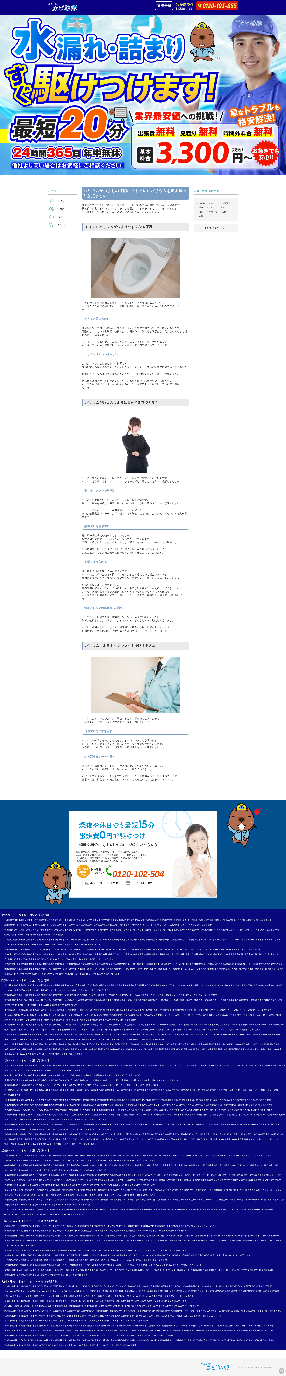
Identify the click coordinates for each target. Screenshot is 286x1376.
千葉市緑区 (243, 1025)
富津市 (122, 1030)
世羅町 (224, 1241)
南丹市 (40, 1170)
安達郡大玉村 (10, 974)
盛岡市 (61, 935)
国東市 (60, 1321)
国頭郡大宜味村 (202, 1340)
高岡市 (131, 1075)
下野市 (118, 995)
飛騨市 (80, 1115)
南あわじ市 (9, 1195)
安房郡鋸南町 (225, 1025)
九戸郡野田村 (198, 930)
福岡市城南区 (169, 1291)
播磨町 (229, 1190)
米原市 (69, 1160)
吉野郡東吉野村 (11, 1200)
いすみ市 (45, 1030)
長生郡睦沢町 (10, 1025)
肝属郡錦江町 (230, 1331)
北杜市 (245, 1090)
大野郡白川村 (24, 1115)
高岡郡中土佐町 (169, 1270)
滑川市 (92, 1075)
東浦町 (87, 1139)
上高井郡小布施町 (183, 1105)
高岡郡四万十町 (183, 1270)
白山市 (166, 1080)
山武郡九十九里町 (110, 1025)
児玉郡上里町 (129, 1015)
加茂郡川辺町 (147, 1115)
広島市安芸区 (202, 1241)
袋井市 (35, 1129)
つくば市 (8, 990)
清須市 (167, 1139)
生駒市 (41, 1205)
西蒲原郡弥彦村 (94, 1065)
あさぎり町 (109, 1316)
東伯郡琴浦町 (122, 1226)
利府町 (7, 945)
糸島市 (15, 1296)
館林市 (33, 1005)
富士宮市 (96, 1129)
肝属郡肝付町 (242, 1331)
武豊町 (80, 1139)
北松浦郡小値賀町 (12, 1306)
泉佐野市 (76, 1185)
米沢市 (106, 959)
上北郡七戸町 (22, 925)
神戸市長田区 (161, 1190)
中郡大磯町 (19, 1044)
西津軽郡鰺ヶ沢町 (211, 920)
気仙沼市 (83, 945)
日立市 (101, 990)
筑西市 (238, 985)
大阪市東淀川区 (198, 1175)
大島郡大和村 (10, 1331)
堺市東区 (171, 1180)
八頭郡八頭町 (10, 1226)
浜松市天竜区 (126, 1124)
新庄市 (73, 959)
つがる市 (146, 925)
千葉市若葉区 (279, 1025)
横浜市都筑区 (59, 1049)
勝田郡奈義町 (85, 1236)
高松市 (168, 1260)
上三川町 (111, 995)
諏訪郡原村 (102, 1105)
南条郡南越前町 (11, 1085)
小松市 (172, 1080)
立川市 (35, 1039)
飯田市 (243, 1110)
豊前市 (122, 1296)
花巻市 (39, 935)
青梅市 (14, 1039)
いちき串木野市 (94, 1335)
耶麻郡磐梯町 (48, 964)
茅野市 (196, 1110)
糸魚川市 (49, 1070)
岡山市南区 (161, 1236)
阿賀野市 (163, 1065)
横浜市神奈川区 (139, 1049)
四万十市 (64, 1275)
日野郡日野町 (46, 1226)
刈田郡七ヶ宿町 (11, 940)
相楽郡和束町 (77, 1165)
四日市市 (263, 1155)
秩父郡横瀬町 (178, 1010)
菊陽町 (132, 1316)
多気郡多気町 (128, 1155)
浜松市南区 (160, 1124)
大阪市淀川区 (150, 1175)
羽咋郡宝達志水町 (87, 1080)
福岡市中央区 (135, 1291)
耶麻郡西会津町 (76, 964)
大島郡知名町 (97, 1331)
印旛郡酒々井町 (176, 1025)
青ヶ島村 (14, 1034)
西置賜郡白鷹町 (144, 954)
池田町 (256, 1115)
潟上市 (179, 949)
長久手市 (128, 1139)
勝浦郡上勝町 (26, 1255)
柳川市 (154, 1296)
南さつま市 (82, 1335)
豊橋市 (93, 1144)
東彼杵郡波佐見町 (60, 1306)
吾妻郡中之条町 (219, 1000)
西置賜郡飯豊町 (130, 954)
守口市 (103, 1185)
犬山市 (279, 1139)
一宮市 (80, 1144)
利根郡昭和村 (59, 1000)
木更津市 (231, 1030)
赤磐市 (209, 1236)
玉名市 (192, 1316)
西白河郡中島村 (147, 969)
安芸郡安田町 (34, 1275)
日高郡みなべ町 (119, 1210)
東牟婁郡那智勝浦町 (134, 1210)
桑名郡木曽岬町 (165, 1155)
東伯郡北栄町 (83, 1226)
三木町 (106, 1260)
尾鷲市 (21, 1155)
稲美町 (236, 1190)
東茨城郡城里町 (39, 985)
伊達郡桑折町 (277, 969)
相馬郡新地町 (252, 964)
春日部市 (66, 1020)
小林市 (245, 1326)
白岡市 (161, 1015)
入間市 (7, 1020)
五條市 (275, 1200)
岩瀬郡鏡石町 (200, 969)
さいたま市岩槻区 (72, 1015)
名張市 (230, 1155)
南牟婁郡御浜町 (31, 1155)
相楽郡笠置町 (22, 1165)
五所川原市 (175, 925)
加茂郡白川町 (134, 1115)
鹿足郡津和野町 (74, 1231)
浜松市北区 (137, 1124)
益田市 (164, 1231)
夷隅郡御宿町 (213, 1025)
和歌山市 (81, 1214)
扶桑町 (108, 1139)
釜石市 (269, 930)
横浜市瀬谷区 (126, 1049)
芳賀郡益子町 (34, 995)
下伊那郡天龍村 (23, 1100)
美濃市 (74, 1115)
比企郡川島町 (34, 1010)
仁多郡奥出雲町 (60, 1231)
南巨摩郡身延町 (157, 1090)
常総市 (54, 990)
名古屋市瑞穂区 (23, 1139)
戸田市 (14, 1020)
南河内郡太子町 (35, 1175)
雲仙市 (142, 1306)
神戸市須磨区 (208, 1190)
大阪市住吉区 (97, 1180)
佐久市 (183, 1110)
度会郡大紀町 (85, 1155)
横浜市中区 (82, 1049)
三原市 (26, 1245)
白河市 (85, 974)
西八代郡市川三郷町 (180, 1090)
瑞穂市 (14, 1120)
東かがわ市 (121, 1260)
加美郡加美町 (164, 940)
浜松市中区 (180, 1124)
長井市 (60, 959)
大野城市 (87, 1296)
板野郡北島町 (64, 1255)
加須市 (88, 1020)
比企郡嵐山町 (10, 1010)
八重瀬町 (34, 1345)
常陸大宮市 (253, 985)
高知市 (84, 1275)
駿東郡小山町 (24, 1124)
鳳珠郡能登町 (10, 1080)
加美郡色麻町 (152, 940)
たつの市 (251, 1190)
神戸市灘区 (137, 1190)
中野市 (202, 1110)
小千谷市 (281, 1065)
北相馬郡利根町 (11, 985)
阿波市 (213, 1255)
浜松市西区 (191, 1124)
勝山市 (123, 1085)
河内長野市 (50, 1185)
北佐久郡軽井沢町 (159, 1100)
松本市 (263, 1110)
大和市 (15, 1054)
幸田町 (74, 1139)
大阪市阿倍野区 (143, 1180)
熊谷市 (127, 1020)
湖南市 (90, 1160)
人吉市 (212, 1316)
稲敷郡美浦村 (120, 985)
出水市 (140, 1335)
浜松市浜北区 (149, 1124)
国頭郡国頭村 (230, 1340)
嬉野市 (130, 1301)
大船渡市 (47, 935)
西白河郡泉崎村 (161, 969)
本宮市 (28, 974)
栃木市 (201, 995)
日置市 (117, 1335)
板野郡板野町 (77, 1255)
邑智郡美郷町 (22, 1231)
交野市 (227, 1180)
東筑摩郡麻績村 (27, 1105)
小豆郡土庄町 (42, 1260)
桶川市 (253, 1015)
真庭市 (203, 1236)
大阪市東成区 (211, 1175)
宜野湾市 (126, 1345)
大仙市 (228, 949)
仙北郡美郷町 (121, 949)
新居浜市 (176, 1265)
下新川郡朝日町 (67, 1075)
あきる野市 (150, 1034)
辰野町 (155, 1110)
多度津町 (93, 1260)
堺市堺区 (196, 1180)
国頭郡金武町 (242, 1340)
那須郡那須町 (46, 995)
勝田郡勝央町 (97, 1236)
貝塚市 (109, 1185)
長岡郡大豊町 (93, 1270)
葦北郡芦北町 (129, 1311)
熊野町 (239, 1241)
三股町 (225, 1326)
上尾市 (33, 1020)
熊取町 (204, 1180)
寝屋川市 (59, 1185)
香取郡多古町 (150, 1025)
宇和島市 (185, 1265)
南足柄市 (263, 1049)
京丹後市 (156, 1165)
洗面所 (61, 209)
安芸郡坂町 (72, 1241)
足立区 (65, 1039)
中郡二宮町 (9, 1044)
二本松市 (63, 974)
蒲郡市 (7, 1144)
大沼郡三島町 (22, 964)
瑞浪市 (65, 1120)
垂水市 (166, 1331)
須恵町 (179, 1291)
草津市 (122, 1160)
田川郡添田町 (34, 1286)
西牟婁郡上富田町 (210, 1210)
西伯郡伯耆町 (134, 1226)
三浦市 (167, 1044)
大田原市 (161, 995)
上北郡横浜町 (34, 925)
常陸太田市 (45, 990)
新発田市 (70, 1070)
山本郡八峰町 (145, 949)
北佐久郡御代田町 (143, 1100)
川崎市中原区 (227, 1044)
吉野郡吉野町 (223, 1200)
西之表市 (158, 1331)
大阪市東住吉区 (224, 1175)
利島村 (7, 1034)
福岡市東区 (124, 1291)
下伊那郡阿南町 (103, 1110)
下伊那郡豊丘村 (61, 1110)
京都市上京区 (236, 1165)
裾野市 (28, 1129)
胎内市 (84, 1065)
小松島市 (235, 1255)
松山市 (199, 1265)
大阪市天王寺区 (250, 1175)
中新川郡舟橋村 (39, 1075)
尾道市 (20, 1245)
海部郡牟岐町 (160, 1255)
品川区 (136, 1039)
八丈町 (39, 1034)
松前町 (126, 1265)
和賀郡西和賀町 (11, 930)
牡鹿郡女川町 (176, 940)
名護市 (106, 1345)
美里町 (271, 940)
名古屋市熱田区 (184, 1134)
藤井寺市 (257, 1180)
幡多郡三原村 (22, 1270)
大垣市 (99, 1120)
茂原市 (210, 1030)
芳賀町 (104, 995)
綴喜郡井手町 (64, 1165)
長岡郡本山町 (81, 1270)
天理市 (61, 1205)
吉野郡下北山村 (49, 1200)
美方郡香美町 (30, 1190)
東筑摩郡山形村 (69, 1105)
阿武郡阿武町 (51, 1250)
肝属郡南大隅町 (203, 1331)
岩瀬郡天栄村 (188, 969)
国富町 (219, 1326)
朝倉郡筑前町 (218, 1291)
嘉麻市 (37, 1296)
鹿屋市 (162, 1335)
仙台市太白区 (200, 940)
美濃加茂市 (43, 1120)
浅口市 (190, 1236)
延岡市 (258, 1326)
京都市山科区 (248, 1165)
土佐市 (71, 1275)
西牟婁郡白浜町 (195, 1210)
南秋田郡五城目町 (86, 949)
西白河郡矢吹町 (133, 969)
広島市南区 (119, 1241)
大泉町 (260, 1000)
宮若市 (43, 1296)
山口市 (172, 1250)
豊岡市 (101, 1195)
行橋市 (129, 1296)
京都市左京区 (260, 1165)
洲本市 (127, 1195)
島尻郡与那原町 (122, 1340)
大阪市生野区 (59, 1180)
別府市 (139, 1321)
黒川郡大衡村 (89, 940)
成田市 (204, 1030)
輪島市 (147, 1080)
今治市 (192, 1265)
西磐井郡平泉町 (51, 930)
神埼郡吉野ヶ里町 (112, 1301)
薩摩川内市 (125, 1335)
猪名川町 (243, 1190)
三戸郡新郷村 (52, 920)
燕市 (19, 1070)
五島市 (155, 1306)
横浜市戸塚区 (177, 1049)
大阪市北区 (161, 1175)
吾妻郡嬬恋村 (154, 1000)
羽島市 (58, 1120)
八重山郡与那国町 (26, 1340)
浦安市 (116, 1030)
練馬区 (71, 1039)
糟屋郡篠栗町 (154, 1286)
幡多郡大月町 (34, 1270)
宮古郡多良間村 (11, 1340)
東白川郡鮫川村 (174, 964)
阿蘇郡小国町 (188, 1311)
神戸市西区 (184, 1190)
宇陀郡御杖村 (75, 1200)
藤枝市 (50, 1129)
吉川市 (178, 1015)
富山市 (138, 1075)
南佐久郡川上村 (251, 1100)
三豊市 (113, 1260)
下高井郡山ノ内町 (46, 1110)
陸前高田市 (233, 930)
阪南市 (210, 1180)
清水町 (247, 1124)
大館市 (251, 949)
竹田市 (107, 1321)
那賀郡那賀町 (113, 1255)
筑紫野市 (102, 1296)
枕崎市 (155, 1335)
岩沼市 (61, 945)
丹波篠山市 (26, 1195)
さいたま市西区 (27, 1015)
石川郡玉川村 (120, 969)
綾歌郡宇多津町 (81, 1260)
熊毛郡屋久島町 (25, 1335)
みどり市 (281, 1000)
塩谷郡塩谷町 (73, 995)
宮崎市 (271, 1326)
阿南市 (228, 1255)
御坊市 (244, 1210)
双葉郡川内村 (46, 969)
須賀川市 (77, 974)
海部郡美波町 (172, 1255)
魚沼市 (7, 1070)
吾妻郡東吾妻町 (140, 1000)
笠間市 (28, 990)
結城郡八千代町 (146, 985)
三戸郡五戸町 (99, 925)
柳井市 (131, 1250)
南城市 (61, 1345)
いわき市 (92, 974)
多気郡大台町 (116, 1155)
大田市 (145, 1231)
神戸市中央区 (173, 1190)
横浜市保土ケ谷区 (34, 1049)
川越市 (134, 1020)
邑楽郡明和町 (87, 1000)
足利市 (207, 995)
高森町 (127, 1110)
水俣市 (199, 1316)
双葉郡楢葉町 (10, 969)
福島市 (116, 974)
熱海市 (117, 1124)
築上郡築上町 (106, 1286)
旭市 (186, 1030)
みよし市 (143, 1139)
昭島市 (277, 1034)
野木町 (91, 995)
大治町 (102, 1139)
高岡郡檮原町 (131, 1270)
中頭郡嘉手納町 (176, 1340)
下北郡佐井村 (24, 920)
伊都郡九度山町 (11, 1214)
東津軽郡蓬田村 (152, 920)
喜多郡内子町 (84, 1265)
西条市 (169, 1265)
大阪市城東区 (71, 1180)
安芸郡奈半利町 (254, 1270)
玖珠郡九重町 (45, 1321)
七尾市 (153, 1080)
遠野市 (242, 930)
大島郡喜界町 (123, 1331)
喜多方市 (20, 974)
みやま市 (23, 1296)
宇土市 (173, 1316)
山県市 (87, 1115)
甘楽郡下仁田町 (191, 1000)
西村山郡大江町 (186, 954)
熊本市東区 (76, 1316)
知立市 (221, 1139)
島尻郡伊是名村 (83, 1340)
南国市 (78, 1275)
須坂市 (230, 1110)
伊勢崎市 (53, 1005)
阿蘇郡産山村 (10, 1311)
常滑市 (273, 1139)
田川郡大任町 (46, 1286)
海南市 (73, 1214)
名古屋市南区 (197, 1134)
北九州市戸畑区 (89, 1291)
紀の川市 (53, 1214)
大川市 (135, 1296)
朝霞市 (279, 1015)
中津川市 (72, 1120)
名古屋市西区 (10, 1139)
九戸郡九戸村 (222, 930)
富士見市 (226, 1015)
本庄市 (82, 1020)
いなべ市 (216, 1155)
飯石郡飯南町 (46, 1231)
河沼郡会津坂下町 (239, 969)
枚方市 (96, 1185)
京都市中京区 (211, 1165)
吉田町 (234, 1124)
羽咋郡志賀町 (101, 1080)
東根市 (80, 959)
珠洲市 (134, 1080)
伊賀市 (202, 1155)
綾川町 (100, 1260)
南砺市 (118, 1075)
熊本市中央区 (88, 1316)
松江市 (184, 1231)
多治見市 (85, 1120)
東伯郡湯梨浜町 (96, 1226)
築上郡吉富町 (130, 1286)
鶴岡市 (99, 959)
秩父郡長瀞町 (139, 1010)
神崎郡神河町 (79, 1190)
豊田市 (26, 1144)
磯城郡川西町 (254, 1200)
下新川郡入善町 (53, 1075)
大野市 (117, 1085)
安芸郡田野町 (10, 1275)
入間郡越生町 (99, 1010)
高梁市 (237, 1236)
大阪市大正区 (10, 1180)
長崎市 (196, 1306)
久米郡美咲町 (109, 1236)
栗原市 (48, 945)
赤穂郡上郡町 (55, 1190)
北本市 (240, 1015)
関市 (79, 1120)
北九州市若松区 (75, 1291)
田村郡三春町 (200, 964)
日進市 (187, 1139)
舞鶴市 (95, 1170)
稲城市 (165, 1034)
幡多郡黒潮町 (46, 1270)
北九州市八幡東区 (12, 1291)
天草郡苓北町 (46, 1311)
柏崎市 (273, 1065)
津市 (269, 1155)
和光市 (266, 1015)
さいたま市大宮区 (12, 1015)
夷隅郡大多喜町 (200, 1025)
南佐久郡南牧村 (237, 1100)
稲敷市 (225, 985)
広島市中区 (140, 1241)
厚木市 (22, 1054)
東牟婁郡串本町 (181, 1210)
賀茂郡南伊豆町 (47, 1124)
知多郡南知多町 (65, 1134)
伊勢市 (255, 1155)
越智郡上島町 (96, 1265)
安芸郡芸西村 (22, 1275)
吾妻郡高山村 (245, 1000)
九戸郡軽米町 (210, 930)
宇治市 (83, 1170)
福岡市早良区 (147, 1291)
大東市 (35, 1185)
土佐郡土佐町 (69, 1270)
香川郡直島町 (68, 1260)
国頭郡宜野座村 (255, 1340)
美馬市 (207, 1255)
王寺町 (7, 1205)
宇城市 (158, 1316)
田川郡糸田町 (81, 1286)
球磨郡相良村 (10, 1316)
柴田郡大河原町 (51, 940)
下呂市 (180, 1115)
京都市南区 (200, 1165)
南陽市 (67, 959)
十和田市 (190, 925)
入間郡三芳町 (202, 1010)
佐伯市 (120, 1321)
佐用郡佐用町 (104, 1190)
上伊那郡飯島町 (213, 1105)
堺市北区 (154, 1180)
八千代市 (153, 1030)
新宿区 (162, 1039)
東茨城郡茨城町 (53, 985)
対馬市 (114, 1306)
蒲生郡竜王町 (10, 1160)
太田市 (46, 1005)
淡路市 (272, 1190)
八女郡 (200, 1291)
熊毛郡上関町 (76, 1250)
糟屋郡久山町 (166, 1286)
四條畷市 (234, 1180)
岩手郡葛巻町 (115, 930)
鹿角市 (209, 949)
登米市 (54, 945)
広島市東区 (130, 1241)
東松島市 (40, 945)
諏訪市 (237, 1110)
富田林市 (67, 1185)
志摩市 (208, 1155)
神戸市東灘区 (149, 1190)
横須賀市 (78, 1054)
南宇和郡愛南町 (39, 1265)
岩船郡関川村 (134, 1065)
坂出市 (155, 1260)
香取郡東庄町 (138, 1025)
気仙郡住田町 (78, 930)
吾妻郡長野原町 (205, 1000)
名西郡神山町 (38, 1255)
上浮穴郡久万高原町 (69, 1265)
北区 (83, 1039)
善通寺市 (147, 1260)
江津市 (96, 1231)
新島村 (98, 1034)
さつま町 (43, 1335)
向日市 (149, 1165)
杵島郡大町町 (64, 1301)
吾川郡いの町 (234, 1270)
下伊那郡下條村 (89, 1110)
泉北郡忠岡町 (80, 1175)
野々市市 (120, 1080)
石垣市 (119, 1345)
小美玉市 (170, 985)
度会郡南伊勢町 (60, 1155)
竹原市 (23, 1241)
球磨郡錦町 (33, 1316)
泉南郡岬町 (92, 1175)
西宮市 (133, 1195)
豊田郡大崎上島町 (12, 1241)
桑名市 (242, 1155)
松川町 (134, 1110)
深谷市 (39, 1020)
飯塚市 (167, 1296)
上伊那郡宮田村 (241, 1105)
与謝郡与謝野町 (35, 1165)
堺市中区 (179, 1180)
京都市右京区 (10, 1170)
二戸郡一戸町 (24, 930)
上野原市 (193, 1090)
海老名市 (278, 1049)
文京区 (155, 1039)
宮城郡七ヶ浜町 (126, 940)
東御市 (170, 1110)
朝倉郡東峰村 (10, 1286)
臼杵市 (113, 1321)
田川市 (161, 1296)
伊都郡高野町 (267, 1210)
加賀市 (140, 1080)
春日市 (94, 1296)
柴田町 (20, 945)
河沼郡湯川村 (225, 969)
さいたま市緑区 (220, 1010)
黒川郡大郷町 (101, 940)
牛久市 (15, 990)
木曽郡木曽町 (77, 1100)
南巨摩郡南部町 (143, 1090)
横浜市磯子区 (211, 1049)
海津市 (282, 1115)
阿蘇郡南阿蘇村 (163, 1311)
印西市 (86, 1030)
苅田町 (194, 1291)
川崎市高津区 (263, 1044)
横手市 (221, 949)
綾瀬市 (255, 1049)
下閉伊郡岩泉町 (172, 930)
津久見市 (22, 1321)
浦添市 (112, 1345)
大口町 (115, 1139)
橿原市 (54, 1205)
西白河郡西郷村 (175, 969)
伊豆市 (15, 1129)
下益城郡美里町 (102, 1311)
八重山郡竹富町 (108, 1340)
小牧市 (260, 1139)
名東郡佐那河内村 (12, 1255)
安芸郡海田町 (83, 1241)
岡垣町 (227, 1291)
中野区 (101, 1039)
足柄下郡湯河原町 (117, 1044)
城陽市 (70, 1170)
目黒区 (129, 1039)
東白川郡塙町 (147, 964)
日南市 (251, 1326)
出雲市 (171, 1231)
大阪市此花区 (109, 1180)
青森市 (211, 925)
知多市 (227, 1139)
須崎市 (103, 1270)
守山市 (116, 1160)
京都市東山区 (166, 1165)
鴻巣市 (46, 1020)
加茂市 (156, 1065)
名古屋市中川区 (250, 1134)
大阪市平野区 (172, 1175)
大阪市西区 (47, 1180)
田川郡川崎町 (59, 1286)
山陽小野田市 (109, 1250)
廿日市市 (256, 1241)
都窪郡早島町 (48, 1236)
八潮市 (233, 1015)
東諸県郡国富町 (39, 1326)
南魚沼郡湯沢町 (31, 1065)
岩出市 (46, 1214)
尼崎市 (146, 1195)
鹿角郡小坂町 (133, 949)
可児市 (20, 1120)
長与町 (127, 1306)
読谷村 (55, 1345)
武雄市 (149, 1301)
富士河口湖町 (203, 1090)
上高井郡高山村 (199, 1105)
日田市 (126, 1321)
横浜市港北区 (152, 1049)
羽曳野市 (8, 1185)
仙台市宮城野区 (248, 940)
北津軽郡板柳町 (65, 920)
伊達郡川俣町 (253, 969)
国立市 (220, 1034)
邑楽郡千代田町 (112, 1000)
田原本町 (14, 1205)
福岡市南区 (113, 1291)
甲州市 (226, 1090)
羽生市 (52, 1020)
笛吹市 (232, 1090)
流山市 (161, 1030)
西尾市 (14, 1144)
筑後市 (141, 1296)
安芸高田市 (247, 1241)
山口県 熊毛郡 (39, 1250)
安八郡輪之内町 (215, 1115)
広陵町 (282, 1200)
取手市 (22, 990)
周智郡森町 (35, 1124)
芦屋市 (120, 1195)
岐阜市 (105, 1120)
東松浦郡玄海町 (23, 1301)
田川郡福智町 (22, 1286)
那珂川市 (8, 1296)
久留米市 (181, 1296)
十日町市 (25, 1070)
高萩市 (70, 985)
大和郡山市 (69, 1205)
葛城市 (28, 1205)
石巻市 (97, 945)
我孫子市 (145, 1030)
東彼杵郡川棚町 (91, 1306)
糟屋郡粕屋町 (237, 1291)
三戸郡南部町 (63, 925)
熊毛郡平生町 (64, 1250)
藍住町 (194, 1255)
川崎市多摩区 (239, 1044)
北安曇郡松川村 (202, 1100)
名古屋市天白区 (222, 1134)
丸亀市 (161, 1260)
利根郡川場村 (46, 1000)
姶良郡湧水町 (254, 1331)
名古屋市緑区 (144, 1134)
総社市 (244, 1236)
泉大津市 (123, 1185)
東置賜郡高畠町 (81, 954)
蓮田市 (212, 1015)
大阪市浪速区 (137, 1175)
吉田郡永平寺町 (92, 1085)
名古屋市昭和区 (37, 1139)
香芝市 (35, 1205)
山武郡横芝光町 (125, 1025)
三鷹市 (20, 1039)
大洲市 (162, 1265)
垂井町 (269, 1115)
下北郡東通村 (123, 925)
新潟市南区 (189, 1065)
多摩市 (171, 1034)
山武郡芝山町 (96, 1025)
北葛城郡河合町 (102, 1200)
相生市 (107, 1195)
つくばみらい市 (181, 985)
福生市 (119, 1034)
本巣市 (7, 1120)
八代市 (218, 1316)
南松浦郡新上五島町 (43, 1306)
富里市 (73, 1030)
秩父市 (108, 1020)
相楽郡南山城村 (90, 1165)
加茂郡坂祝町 (171, 1115)
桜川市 (204, 985)
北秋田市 (201, 949)
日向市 (238, 1326)
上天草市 (166, 1316)
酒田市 (93, 959)
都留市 (277, 1090)
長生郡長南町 (46, 1025)
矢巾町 (276, 930)
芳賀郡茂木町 (10, 995)
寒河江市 (53, 959)
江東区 (142, 1039)
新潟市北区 (179, 1065)
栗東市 (109, 1160)
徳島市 (249, 1255)
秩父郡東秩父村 (126, 1010)
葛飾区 (58, 1039)
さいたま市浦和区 (88, 1015)
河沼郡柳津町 (213, 969)
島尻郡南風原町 (23, 1345)
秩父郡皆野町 (166, 1010)
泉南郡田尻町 (103, 1175)
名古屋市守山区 (51, 1139)
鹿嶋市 (268, 985)
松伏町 (99, 1015)
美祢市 (124, 1250)
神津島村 (23, 1034)
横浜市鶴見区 (71, 1049)
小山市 (175, 995)
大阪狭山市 (218, 1180)
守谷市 (261, 985)
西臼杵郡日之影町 (108, 1326)
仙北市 (112, 949)
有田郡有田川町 (17, 1210)
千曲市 (177, 1110)
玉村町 (267, 1000)
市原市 (167, 1030)
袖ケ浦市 (100, 1030)
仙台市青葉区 (223, 940)
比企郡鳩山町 (22, 1010)
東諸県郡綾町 (52, 1326)
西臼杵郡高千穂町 (124, 1326)
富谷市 (26, 945)
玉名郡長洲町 (237, 1311)
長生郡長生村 (59, 1025)
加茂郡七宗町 (159, 1115)
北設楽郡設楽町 (39, 1134)
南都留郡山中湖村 (112, 1090)
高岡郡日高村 (143, 1270)
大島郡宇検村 (22, 1331)
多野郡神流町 (10, 1000)
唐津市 (177, 1301)
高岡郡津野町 (156, 1270)
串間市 (185, 1326)
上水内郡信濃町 (154, 1105)
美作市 (196, 1236)
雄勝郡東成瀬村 (11, 949)
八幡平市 (249, 930)
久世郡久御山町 (118, 1165)
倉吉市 (200, 1226)
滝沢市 (14, 935)
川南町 (199, 1326)
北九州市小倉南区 (60, 1291)
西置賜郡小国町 (158, 954)
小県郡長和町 (254, 1105)
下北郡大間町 (136, 925)
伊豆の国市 (270, 1124)
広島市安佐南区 (188, 1241)
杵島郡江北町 (77, 1301)
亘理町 (14, 945)
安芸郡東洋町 (267, 1270)
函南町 (253, 1124)
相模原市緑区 (176, 1044)
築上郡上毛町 (118, 1286)
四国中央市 (148, 1265)
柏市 (173, 1030)
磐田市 (69, 1129)
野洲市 (97, 1160)
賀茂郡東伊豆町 (62, 1124)
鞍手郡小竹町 (240, 1286)
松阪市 (249, 1155)
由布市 (67, 1321)
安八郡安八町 (240, 1115)
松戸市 (223, 1030)
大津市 (152, 1160)
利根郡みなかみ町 (73, 1000)
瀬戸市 (74, 1144)
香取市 (59, 1030)
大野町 (263, 1115)
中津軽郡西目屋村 (38, 920)
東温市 (133, 1265)
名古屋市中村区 (236, 1134)
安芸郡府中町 (95, 1241)
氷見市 (86, 1075)
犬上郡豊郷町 (22, 1160)
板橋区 (77, 1039)
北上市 (33, 935)
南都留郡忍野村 (83, 1090)
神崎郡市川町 (91, 1190)
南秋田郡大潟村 (71, 949)
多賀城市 (68, 945)
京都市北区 (178, 1165)
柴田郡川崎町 (77, 940)
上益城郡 (125, 1316)
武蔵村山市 (180, 1034)
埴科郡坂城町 (127, 1105)
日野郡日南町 (59, 1226)
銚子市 (258, 1030)
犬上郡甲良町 (46, 1160)
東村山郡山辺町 (109, 954)
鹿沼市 (188, 995)
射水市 (112, 1075)
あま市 (136, 1139)
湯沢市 (215, 949)
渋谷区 (108, 1039)
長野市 (269, 1110)
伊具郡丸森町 (188, 940)
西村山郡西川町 (200, 954)
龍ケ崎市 (67, 990)
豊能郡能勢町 (22, 1175)
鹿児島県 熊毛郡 (188, 1331)
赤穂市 (86, 1195)
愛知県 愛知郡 (119, 1134)
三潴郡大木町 (179, 1286)
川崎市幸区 (274, 1044)
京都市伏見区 (189, 1165)
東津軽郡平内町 (166, 920)
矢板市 (154, 995)
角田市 (258, 940)
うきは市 (51, 1296)
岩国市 (148, 1250)
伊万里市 (157, 1301)
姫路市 (153, 1195)
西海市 (148, 1306)
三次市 (7, 1245)
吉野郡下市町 (235, 1200)
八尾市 (83, 1185)
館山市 (238, 1030)
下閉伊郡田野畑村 (143, 930)
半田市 (67, 1144)
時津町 (121, 1306)
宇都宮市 (215, 995)
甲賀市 (103, 1160)
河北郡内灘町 (61, 1080)
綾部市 (89, 1170)
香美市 (44, 1275)
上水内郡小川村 (169, 1105)
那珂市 (244, 985)
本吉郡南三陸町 (37, 940)
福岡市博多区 (102, 1291)
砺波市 (125, 1075)
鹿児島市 (169, 1335)
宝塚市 (73, 1195)
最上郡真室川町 (247, 954)
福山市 (14, 1245)
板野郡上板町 (89, 1255)
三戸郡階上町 (111, 925)
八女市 (148, 1296)
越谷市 (20, 1020)
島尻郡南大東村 (41, 1340)
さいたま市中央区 (263, 1010)
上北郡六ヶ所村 (252, 920)
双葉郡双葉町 (34, 969)
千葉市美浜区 (254, 1025)
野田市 (217, 1030)
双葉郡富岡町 (277, 964)
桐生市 (61, 1005)
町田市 (264, 1034)
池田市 (137, 1185)
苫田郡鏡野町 (36, 1236)
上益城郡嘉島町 (88, 1311)
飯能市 (95, 1020)
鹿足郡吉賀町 (87, 1231)
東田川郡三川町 (53, 954)
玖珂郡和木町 (88, 1250)
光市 (143, 1250)
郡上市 (250, 1115)
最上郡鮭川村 (273, 954)
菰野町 (189, 1155)
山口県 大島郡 (26, 1250)
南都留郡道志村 (41, 1090)
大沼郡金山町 (212, 964)
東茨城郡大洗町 (25, 985)
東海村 (162, 985)
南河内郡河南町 (67, 1175)
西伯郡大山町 (172, 1226)
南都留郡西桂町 (97, 1090)
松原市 (41, 1185)
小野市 (47, 1195)
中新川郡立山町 (11, 1075)
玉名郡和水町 (213, 1311)
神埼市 (123, 1301)
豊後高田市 (98, 1321)
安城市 (20, 1144)
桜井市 (48, 1205)
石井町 (200, 1255)
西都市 (232, 1326)
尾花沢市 (45, 959)
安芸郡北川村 (10, 1270)
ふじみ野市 (169, 1015)
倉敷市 (276, 1236)
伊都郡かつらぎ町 (26, 1214)
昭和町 (213, 1090)
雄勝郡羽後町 (24, 949)
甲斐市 (239, 1090)
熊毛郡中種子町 (11, 1335)
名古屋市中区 (264, 1134)
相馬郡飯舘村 (240, 964)
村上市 (56, 1070)
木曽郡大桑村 (103, 1100)
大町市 (80, 1105)
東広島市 (265, 1241)
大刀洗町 (208, 1291)
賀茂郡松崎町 (89, 1124)
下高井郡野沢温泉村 (13, 1110)
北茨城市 (36, 990)
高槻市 (116, 1185)
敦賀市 (149, 1085)
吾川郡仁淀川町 (221, 1270)
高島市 (84, 1160)
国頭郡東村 (95, 1340)
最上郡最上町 (10, 959)
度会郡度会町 (73, 1155)
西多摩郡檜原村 (55, 1034)
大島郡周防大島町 (12, 1250)
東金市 (191, 1030)
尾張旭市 (214, 1139)
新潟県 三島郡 (108, 1065)
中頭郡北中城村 (150, 1340)
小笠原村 (105, 1034)
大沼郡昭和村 (10, 964)
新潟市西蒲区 (200, 1065)
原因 (224, 212)
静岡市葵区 (225, 1124)
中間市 (116, 1296)
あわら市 (103, 1085)
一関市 (26, 935)
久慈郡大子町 (86, 985)
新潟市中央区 (247, 1065)
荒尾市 (205, 1316)
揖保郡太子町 (220, 1190)
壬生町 (97, 995)
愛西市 (174, 1139)
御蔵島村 (31, 1034)
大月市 (168, 1090)
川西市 (54, 1195)
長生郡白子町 (22, 1025)
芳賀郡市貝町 (22, 995)
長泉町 (240, 1124)
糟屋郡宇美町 (273, 1291)
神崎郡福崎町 (67, 1190)
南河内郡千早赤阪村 (51, 1175)
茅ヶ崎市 (42, 1054)
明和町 (182, 1155)
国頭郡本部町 (189, 1340)
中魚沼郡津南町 (74, 1065)
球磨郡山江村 (22, 1316)
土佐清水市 (58, 1270)
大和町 (278, 940)
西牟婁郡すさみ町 (226, 1210)
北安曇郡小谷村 (217, 1100)
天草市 (152, 1316)
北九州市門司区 (265, 1286)
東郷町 (121, 1139)
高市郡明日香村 (165, 1200)
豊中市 (143, 1185)
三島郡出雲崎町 (121, 1065)
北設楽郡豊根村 (11, 1134)
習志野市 (179, 1030)
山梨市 (270, 1090)
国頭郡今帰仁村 (217, 1340)
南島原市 (135, 1306)
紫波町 (7, 935)
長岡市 (77, 1070)
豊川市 (52, 1144)
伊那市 (217, 1110)
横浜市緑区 (21, 1049)
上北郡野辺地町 (266, 920)
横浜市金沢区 (189, 1049)
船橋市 (245, 1030)
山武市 (52, 1030)
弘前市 (204, 925)
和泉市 (28, 1185)
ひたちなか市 (277, 985)
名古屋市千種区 (277, 1134)
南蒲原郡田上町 (46, 1065)
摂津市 (271, 1180)
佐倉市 (197, 1030)
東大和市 (206, 1034)
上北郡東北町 (10, 925)
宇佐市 (84, 1321)
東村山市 (235, 1034)
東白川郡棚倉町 (160, 964)
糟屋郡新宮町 (249, 1291)
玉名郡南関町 (225, 1311)
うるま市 (77, 1345)
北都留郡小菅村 (27, 1090)
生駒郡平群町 (115, 1200)
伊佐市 (57, 1335)
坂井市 (130, 1085)
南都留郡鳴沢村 (69, 1090)
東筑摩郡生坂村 (51, 1100)
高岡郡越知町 (208, 1270)
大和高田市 (79, 1205)
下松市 (155, 1250)
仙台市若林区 (235, 940)
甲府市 (17, 1095)
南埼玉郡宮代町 (112, 1010)
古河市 (88, 990)
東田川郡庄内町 (39, 954)
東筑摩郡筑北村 (55, 1105)
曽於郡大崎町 (148, 1331)
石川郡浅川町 (83, 969)
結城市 (75, 990)
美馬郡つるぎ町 (51, 1255)
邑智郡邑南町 (10, 1231)
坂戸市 (206, 1015)
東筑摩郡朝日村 (41, 1105)
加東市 (259, 1190)
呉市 (32, 1245)
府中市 (7, 1039)
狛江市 (213, 1034)
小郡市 (109, 1296)
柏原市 (15, 1185)
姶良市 (50, 1335)
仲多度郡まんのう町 (27, 1260)
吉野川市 (220, 1255)
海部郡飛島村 (95, 1134)
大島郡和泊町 (34, 1331)
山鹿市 (186, 1316)
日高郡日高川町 (92, 1210)
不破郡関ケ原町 (63, 1115)
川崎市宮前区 (10, 1049)
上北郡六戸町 (239, 920)
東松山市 (75, 1020)
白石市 (265, 940)
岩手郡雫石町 (91, 930)
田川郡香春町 (93, 1286)
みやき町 (100, 1301)
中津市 (133, 1321)
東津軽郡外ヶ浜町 (195, 920)
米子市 (207, 1226)
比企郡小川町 (46, 1010)
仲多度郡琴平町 (11, 1260)
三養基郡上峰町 (37, 1301)
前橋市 (74, 1005)
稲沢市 (253, 1139)
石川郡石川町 (95, 969)
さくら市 (136, 995)
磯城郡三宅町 (266, 1200)
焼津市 (63, 1129)
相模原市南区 (188, 1044)
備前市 (224, 1236)
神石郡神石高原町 (34, 1241)
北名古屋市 (159, 1139)
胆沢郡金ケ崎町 (37, 930)
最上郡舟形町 (260, 954)
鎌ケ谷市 (136, 1030)
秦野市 (28, 1054)
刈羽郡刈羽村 (147, 1065)
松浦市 (101, 1306)
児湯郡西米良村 (25, 1326)
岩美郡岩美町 (184, 1226)
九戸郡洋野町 (186, 930)
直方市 (174, 1296)
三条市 (33, 1070)
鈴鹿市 (236, 1155)
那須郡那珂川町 (60, 995)
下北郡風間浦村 (11, 920)
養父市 (7, 1190)
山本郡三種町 (169, 949)
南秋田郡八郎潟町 (56, 949)
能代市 (245, 949)
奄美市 (35, 1335)
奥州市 (20, 935)
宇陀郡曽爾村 (63, 1200)
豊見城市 (85, 1345)
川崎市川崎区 (251, 1044)
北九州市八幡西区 (28, 1291)
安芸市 (244, 1270)
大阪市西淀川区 (23, 1180)
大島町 (45, 1034)
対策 (201, 212)
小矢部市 (79, 1075)
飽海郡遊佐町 (26, 954)
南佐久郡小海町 (265, 1100)
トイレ (61, 201)
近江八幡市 (131, 1160)
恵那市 (52, 1120)
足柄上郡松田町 (60, 1044)
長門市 (137, 1250)
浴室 (60, 217)
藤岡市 (20, 1005)
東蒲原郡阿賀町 (60, 1065)
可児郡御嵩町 (96, 1115)
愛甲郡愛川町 (234, 1049)
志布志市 (72, 1335)
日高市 (184, 1015)
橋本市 (67, 1214)
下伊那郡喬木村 (75, 1110)
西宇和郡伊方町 (53, 1265)
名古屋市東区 (209, 1134)
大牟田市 (189, 1296)
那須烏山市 (127, 995)
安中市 (7, 1005)
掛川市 (56, 1129)
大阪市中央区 (275, 1175)
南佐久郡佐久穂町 (12, 1105)
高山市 (92, 1120)
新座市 (259, 1015)
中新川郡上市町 (25, 1075)
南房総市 (66, 1030)
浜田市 (177, 1231)
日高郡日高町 (79, 1210)
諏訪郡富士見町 (90, 1105)
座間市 (270, 1049)
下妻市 (60, 990)
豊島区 (88, 1039)
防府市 (161, 1250)
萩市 (167, 1250)
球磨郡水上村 (22, 1311)
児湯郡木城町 (155, 1326)
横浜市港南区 (165, 1049)
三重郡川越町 (152, 1155)
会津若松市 (108, 974)
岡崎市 (87, 1144)
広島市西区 (150, 1241)
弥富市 (151, 1139)
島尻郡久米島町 (136, 1340)
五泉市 (267, 1065)
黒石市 (160, 925)
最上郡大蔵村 (234, 954)
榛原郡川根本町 (11, 1124)
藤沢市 (58, 1054)
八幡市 (55, 1170)
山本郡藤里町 (157, 949)
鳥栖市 (170, 1301)
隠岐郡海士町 (120, 1231)
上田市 (256, 1110)
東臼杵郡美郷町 (65, 1326)
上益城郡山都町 (60, 1311)
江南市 (266, 1139)
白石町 (86, 1301)
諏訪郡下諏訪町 (114, 1105)
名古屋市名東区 (157, 1134)
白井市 (80, 1030)
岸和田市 (151, 1185)
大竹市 (272, 1241)
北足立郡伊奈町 (151, 1015)
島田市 (82, 1129)
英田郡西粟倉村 (11, 1236)
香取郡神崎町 (163, 1025)
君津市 (129, 1030)
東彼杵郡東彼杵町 (76, 1306)
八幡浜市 (119, 1265)
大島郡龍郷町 (46, 1331)
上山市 (225, 954)
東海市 (240, 1139)
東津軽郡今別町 (180, 920)
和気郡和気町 (24, 1236)
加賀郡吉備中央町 (137, 1236)
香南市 (57, 1275)
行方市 (76, 985)
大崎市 (33, 945)
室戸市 (50, 1275)
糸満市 (99, 1345)
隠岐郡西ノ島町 (107, 1231)
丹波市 (17, 1195)
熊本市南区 (66, 1316)
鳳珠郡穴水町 (22, 1080)
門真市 (278, 1180)
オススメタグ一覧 (214, 228)
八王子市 (42, 1039)
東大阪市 (249, 1180)
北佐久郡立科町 (128, 1100)
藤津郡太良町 (10, 1301)
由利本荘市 (236, 949)
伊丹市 (114, 1195)
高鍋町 (212, 1326)
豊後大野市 (75, 1321)
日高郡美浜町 (67, 1210)
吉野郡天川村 (24, 1200)
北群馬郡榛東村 (126, 1000)
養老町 (276, 1115)
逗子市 (35, 1054)
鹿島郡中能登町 (47, 1080)
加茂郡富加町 (108, 1115)
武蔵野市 (27, 1039)
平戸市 (161, 1306)
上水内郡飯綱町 (140, 1105)
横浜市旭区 (223, 1049)
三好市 (135, 1255)
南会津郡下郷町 (120, 964)
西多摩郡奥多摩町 (86, 1034)
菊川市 (278, 1124)
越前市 (136, 1085)
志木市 (272, 1015)
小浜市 (110, 1085)
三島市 (103, 1129)
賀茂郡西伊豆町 (76, 1124)
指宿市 (134, 1335)
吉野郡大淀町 (197, 1200)
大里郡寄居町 (117, 1015)
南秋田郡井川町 (101, 949)
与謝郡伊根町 (10, 1165)
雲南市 (151, 1231)
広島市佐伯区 (161, 1241)
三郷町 (22, 1205)
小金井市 (257, 1034)
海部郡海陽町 (184, 1255)
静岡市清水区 (202, 1124)
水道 (201, 216)
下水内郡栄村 (10, 1100)
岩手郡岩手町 (103, 930)
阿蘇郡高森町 (200, 1311)
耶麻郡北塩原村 (35, 964)
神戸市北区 (115, 1190)
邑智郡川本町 (34, 1231)
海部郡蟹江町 (107, 1134)
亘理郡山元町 (24, 940)
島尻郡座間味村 (55, 1340)
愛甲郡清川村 (157, 1044)
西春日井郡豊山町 (80, 1134)
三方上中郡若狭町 (64, 1085)
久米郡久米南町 (122, 1236)
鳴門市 (243, 1255)
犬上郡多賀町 (34, 1160)
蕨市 (211, 1010)
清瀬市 (198, 1034)
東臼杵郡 (192, 1326)
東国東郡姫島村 (11, 1321)
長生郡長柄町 (34, 1025)
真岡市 (169, 995)
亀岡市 (76, 1170)
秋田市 (258, 949)
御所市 (187, 1200)
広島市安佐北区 (174, 1241)
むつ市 (183, 925)
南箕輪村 (141, 1110)
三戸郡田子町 (75, 925)
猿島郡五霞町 (98, 985)
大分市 (146, 1321)
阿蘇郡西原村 (176, 1311)
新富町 (206, 1326)
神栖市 (198, 985)
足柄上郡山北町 (74, 1044)
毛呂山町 (139, 1015)
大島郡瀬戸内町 (110, 1331)
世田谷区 (115, 1039)
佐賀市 (183, 1301)
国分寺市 (227, 1034)
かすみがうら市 (215, 985)
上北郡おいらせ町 (48, 925)
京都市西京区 (224, 1165)
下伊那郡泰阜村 (37, 1100)
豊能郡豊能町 (10, 1175)
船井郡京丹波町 (104, 1165)
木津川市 (32, 1170)
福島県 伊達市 (37, 974)
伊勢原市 (8, 1054)
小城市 (136, 1301)
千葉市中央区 (267, 1025)
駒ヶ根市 (210, 1110)
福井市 (156, 1085)
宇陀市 (244, 1200)
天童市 (86, 959)
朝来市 (278, 1190)
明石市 (140, 1195)
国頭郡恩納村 (268, 1340)
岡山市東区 (171, 1236)
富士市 (76, 1129)
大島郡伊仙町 (136, 1331)
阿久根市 (148, 1335)
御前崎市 (8, 1129)
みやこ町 (186, 1291)
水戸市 (107, 990)
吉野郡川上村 (36, 1200)
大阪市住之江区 (84, 1180)
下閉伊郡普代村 (128, 930)
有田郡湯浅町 (30, 1210)
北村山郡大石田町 (12, 954)
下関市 (185, 1250)
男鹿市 (194, 949)
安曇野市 (163, 1110)
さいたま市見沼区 (56, 1015)
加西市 (34, 1195)
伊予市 (156, 1265)
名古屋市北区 (171, 1134)
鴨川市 (235, 1025)
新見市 (231, 1236)
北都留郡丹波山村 (12, 1090)
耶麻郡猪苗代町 (62, 964)
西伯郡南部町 (160, 1226)
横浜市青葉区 (104, 1049)
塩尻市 (189, 1110)
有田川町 (38, 1214)
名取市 (76, 945)
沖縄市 (93, 1345)
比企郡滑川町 (71, 1010)
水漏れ (223, 207)
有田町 (92, 1301)
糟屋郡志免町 (261, 1291)
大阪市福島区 (184, 1175)
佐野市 (194, 995)
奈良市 (88, 1205)
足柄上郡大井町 (46, 1044)
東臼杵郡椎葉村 (79, 1326)
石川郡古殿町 (108, 969)
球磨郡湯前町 (261, 1311)
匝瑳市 (80, 1025)
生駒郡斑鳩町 (127, 1200)
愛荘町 (56, 1160)
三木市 (66, 1195)
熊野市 (176, 1155)
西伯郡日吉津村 (147, 1226)
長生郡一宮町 (71, 1025)
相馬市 (70, 974)
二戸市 (257, 930)
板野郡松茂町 (101, 1255)
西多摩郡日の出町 (70, 1034)
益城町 (118, 1316)
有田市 (7, 1210)
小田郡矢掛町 (73, 1236)
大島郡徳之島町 (72, 1331)
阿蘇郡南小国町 (149, 1311)
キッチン (62, 225)
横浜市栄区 (200, 1049)
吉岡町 (273, 1000)
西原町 (42, 1345)
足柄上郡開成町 (88, 1044)
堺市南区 (163, 1180)
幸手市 (199, 1015)
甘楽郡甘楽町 (178, 1000)
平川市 (153, 925)
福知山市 (103, 1170)
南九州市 (64, 1335)
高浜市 (206, 1139)
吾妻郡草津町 (232, 1000)
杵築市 (90, 1321)
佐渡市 (171, 1065)
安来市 (158, 1231)
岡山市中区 (181, 1236)
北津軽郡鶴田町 (79, 920)
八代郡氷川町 (34, 1311)
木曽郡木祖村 (64, 1100)
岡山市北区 (151, 1236)
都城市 (264, 1326)
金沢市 (179, 1080)
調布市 (270, 1034)
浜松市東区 (170, 1124)
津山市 (269, 1236)
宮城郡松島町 (113, 940)
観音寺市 (139, 1260)
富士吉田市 (9, 1095)
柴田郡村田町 (64, 940)
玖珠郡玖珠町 (32, 1321)
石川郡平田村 (71, 969)
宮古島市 (69, 1345)
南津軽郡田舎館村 (122, 920)
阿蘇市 (139, 1311)
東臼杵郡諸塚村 (11, 1326)
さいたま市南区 (248, 1010)
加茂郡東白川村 (11, 1115)
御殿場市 (42, 1129)
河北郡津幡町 (73, 1080)
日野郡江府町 (71, 1226)
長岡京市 (62, 1170)
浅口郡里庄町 (61, 1236)
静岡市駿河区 (214, 1124)
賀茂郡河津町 (101, 1124)
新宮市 (237, 1210)
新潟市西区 (259, 1065)
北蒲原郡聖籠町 (17, 1065)
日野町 (62, 1160)
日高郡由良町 (55, 1210)
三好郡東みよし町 (146, 1255)
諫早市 (174, 1306)
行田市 (114, 1020)
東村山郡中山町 (95, 954)
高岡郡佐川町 (196, 1270)
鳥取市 (213, 1226)
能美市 (159, 1080)
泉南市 (242, 1180)
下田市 (110, 1124)
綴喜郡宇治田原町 (50, 1165)
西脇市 (79, 1195)
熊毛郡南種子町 (267, 1331)
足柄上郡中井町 (31, 1044)
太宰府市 (72, 1296)
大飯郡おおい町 (49, 1085)
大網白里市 (35, 1030)
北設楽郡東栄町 (25, 1134)
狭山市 (59, 1020)
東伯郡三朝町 (109, 1226)
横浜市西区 (115, 1049)
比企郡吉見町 (59, 1010)
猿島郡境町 (109, 985)
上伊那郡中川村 (227, 1105)
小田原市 (51, 1054)
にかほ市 (186, 949)
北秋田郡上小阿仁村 (39, 949)
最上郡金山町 (34, 959)
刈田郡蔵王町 (139, 940)
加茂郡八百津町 (121, 1115)
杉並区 (95, 1039)
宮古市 (54, 935)
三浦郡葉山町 (145, 1044)
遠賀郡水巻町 (203, 1286)
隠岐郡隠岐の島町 (134, 1231)
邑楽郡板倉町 (99, 1000)
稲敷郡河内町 (133, 985)
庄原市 (279, 1241)
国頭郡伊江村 (10, 1345)
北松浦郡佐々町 (27, 1306)
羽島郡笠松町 (202, 1115)
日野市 (243, 1034)
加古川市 (93, 1195)
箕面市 (22, 1185)
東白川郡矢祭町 (134, 964)
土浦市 (94, 990)
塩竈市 (90, 945)
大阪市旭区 (131, 1180)
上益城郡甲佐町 (74, 1311)
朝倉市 (30, 1296)
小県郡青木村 (266, 1105)
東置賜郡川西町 (67, 954)
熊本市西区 (99, 1316)
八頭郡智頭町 (22, 1226)
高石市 (265, 1180)
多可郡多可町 (43, 1190)
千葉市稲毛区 (24, 1030)
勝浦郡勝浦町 (125, 1255)
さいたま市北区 (234, 1010)
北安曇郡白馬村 (174, 1100)
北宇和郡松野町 (11, 1265)
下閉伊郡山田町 (158, 930)
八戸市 (198, 925)
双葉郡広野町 (59, 969)
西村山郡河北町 (215, 954)
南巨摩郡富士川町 (128, 1090)
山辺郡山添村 (152, 1200)
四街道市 (108, 1030)
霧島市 (104, 1335)
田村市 (55, 974)
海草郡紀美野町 (254, 1210)
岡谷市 (250, 1110)
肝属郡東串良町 (217, 1331)
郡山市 (100, 974)
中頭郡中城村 (163, 1340)
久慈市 (263, 930)
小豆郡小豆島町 (55, 1260)
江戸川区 (51, 1039)
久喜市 (246, 1015)
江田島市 (63, 1241)
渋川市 (26, 1005)
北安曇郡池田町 (188, 1100)
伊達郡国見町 (265, 969)
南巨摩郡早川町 (55, 1090)
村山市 (120, 954)
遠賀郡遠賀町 (215, 1286)
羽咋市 (127, 1080)
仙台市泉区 (212, 940)
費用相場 (213, 212)
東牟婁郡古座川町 (166, 1210)
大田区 (123, 1039)
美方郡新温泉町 (17, 1190)
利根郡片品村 (34, 1000)
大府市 (234, 1139)
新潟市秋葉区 (213, 1065)
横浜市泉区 (92, 1049)
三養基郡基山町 (51, 1301)
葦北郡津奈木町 (116, 1311)
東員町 (195, 1155)
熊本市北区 (56, 1316)
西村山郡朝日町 (172, 954)
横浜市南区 (47, 1049)
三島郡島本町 (115, 1175)
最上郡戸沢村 (22, 959)
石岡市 (81, 990)
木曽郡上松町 (115, 1100)
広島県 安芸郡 (108, 1241)
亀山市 (223, 1155)
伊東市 (88, 1129)
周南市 (118, 1250)
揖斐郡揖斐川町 (37, 1115)
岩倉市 (200, 1139)
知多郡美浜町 (52, 1134)
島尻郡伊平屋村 (69, 1340)
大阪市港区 (121, 1180)
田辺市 (60, 1214)
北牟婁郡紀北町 (11, 1155)
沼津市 (110, 1129)
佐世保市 (188, 1306)
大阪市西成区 (36, 1180)
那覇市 (133, 1345)
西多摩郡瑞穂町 (129, 1034)
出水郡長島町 (175, 1331)
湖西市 (22, 1129)
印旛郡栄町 (188, 1025)
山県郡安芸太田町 (50, 1241)
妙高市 (7, 1065)
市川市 (251, 1030)
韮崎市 (264, 1090)
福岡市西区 (158, 1291)
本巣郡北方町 (50, 1115)
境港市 (194, 1226)
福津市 (58, 1296)
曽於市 (111, 1335)
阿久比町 (94, 1139)
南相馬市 (48, 974)
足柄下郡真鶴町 (132, 1044)
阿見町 (156, 985)
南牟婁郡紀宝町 (46, 1155)
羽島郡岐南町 (190, 1115)
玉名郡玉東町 (249, 1311)
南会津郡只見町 (106, 964)
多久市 (164, 1301)
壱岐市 (108, 1306)
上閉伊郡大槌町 (65, 930)
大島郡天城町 (85, 1331)
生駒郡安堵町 (139, 1200)
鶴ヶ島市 (192, 1015)
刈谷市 (33, 1144)
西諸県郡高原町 (94, 1326)
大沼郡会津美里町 (226, 964)
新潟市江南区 (225, 1065)
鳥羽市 (106, 1155)
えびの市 (177, 1326)
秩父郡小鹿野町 (153, 1010)
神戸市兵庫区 (126, 1190)
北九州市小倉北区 (44, 1291)
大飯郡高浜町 (36, 1085)
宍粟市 (265, 1190)
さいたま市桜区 (41, 1015)
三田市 (41, 1195)
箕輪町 (149, 1110)
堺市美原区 (126, 1175)
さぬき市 (131, 1260)
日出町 (54, 1321)
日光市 (181, 995)
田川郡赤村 (70, 1286)
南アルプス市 (254, 1090)
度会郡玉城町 (97, 1155)
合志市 (145, 1316)
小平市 (249, 1034)
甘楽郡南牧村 (166, 1000)
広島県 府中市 (214, 1241)
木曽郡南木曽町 (90, 1100)
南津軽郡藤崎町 (108, 920)
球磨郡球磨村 (45, 1316)
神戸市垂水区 (195, 1190)
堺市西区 (188, 1180)
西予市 (139, 1265)
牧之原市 (261, 1124)
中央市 (219, 1090)
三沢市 (166, 925)
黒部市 (99, 1075)
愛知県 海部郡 (132, 1134)
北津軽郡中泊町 (94, 920)
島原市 (181, 1306)
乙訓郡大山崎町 (132, 1165)
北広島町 (231, 1241)
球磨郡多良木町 (274, 1311)
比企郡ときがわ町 (85, 1010)
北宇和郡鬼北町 (25, 1265)
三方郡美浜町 (78, 1085)
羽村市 (158, 1034)
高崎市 (67, 1005)
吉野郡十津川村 (210, 1200)
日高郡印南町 (106, 1210)
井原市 (250, 1236)
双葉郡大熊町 (22, 969)
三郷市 (219, 1015)
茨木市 (90, 1185)
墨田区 (149, 1039)
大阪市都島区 (237, 1175)
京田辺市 (47, 1170)
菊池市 (180, 1316)
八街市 (93, 1030)
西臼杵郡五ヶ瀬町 (140, 1326)
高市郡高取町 (178, 1200)
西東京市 (140, 1034)
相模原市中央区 (201, 1044)
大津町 (139, 1316)
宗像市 (79, 1296)
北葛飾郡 (107, 1015)
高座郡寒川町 (246, 1049)
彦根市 (146, 1160)
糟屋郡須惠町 (142, 1286)
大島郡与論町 (59, 1331)
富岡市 (14, 1005)
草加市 (26, 1020)
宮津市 (142, 1165)
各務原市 (27, 1120)
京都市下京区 (272, 1165)
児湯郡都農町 (167, 1326)
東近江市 (76, 1160)
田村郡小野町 (187, 964)
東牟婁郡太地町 (151, 1210)
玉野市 (263, 1236)
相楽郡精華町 (22, 1170)
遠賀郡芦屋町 (227, 1286)
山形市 (112, 959)
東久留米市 (190, 1034)
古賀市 (65, 1296)
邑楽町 (254, 1000)
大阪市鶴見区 (263, 1175)
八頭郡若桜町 (34, 1226)
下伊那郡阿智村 (117, 1110)
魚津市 (105, 1075)
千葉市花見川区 (11, 1030)
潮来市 (63, 985)
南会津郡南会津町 (90, 964)
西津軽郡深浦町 (226, 920)
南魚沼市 (40, 1070)
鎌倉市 (65, 1054)
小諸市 (224, 1110)
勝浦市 (87, 1025)
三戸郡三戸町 (87, 925)
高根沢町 (83, 995)
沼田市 (39, 1005)
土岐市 (35, 1120)
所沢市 (101, 1020)
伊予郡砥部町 (109, 1265)
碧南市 (39, 1144)
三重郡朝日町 (140, 1155)
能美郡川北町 (34, 1080)
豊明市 (193, 1139)
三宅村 (113, 1034)
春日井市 (60, 1144)
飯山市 (227, 1100)
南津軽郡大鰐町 (138, 920)
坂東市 (231, 985)
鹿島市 (143, 1301)
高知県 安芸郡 (119, 1270)
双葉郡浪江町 (264, 964)
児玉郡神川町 (190, 1010)
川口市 (121, 1020)
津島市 (46, 1144)
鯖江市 (143, 1085)
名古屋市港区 (64, 1139)
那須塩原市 (145, 995)
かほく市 (111, 1080)
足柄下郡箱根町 (102, 1044)
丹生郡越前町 (24, 1085)
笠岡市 (256, 1236)
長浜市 (139, 1160)
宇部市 (179, 1250)
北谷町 (48, 1345)
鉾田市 (191, 985)
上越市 (63, 1070)
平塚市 (71, 1054)
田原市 (180, 1139)
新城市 (247, 1139)
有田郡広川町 (43, 1210)
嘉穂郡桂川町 (191, 1286)
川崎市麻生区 (214, 1044)
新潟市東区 (236, 1065)
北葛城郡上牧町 (88, 1200)
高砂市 (60, 1195)
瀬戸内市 (217, 1236)
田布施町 (98, 1250)
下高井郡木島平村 (30, 1110)
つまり (212, 207)
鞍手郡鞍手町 (252, 1286)
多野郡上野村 (22, 1000)
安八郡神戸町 (228, 1115)
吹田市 (130, 1185)
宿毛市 (109, 1270)
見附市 (14, 1070)
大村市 (168, 1306)
